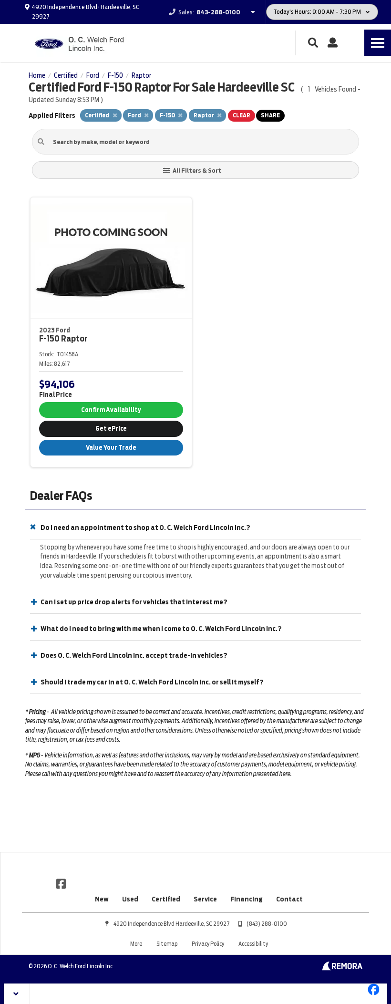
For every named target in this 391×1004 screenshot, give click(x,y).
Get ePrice (111, 428)
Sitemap (166, 943)
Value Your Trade (111, 447)
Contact (289, 899)
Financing (246, 899)
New (102, 899)
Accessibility (253, 943)
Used (130, 899)
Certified (166, 899)
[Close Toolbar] (17, 993)
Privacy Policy (208, 943)
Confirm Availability (111, 410)
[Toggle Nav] (377, 43)
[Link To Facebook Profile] (61, 883)
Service (205, 899)
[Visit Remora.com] (342, 968)
